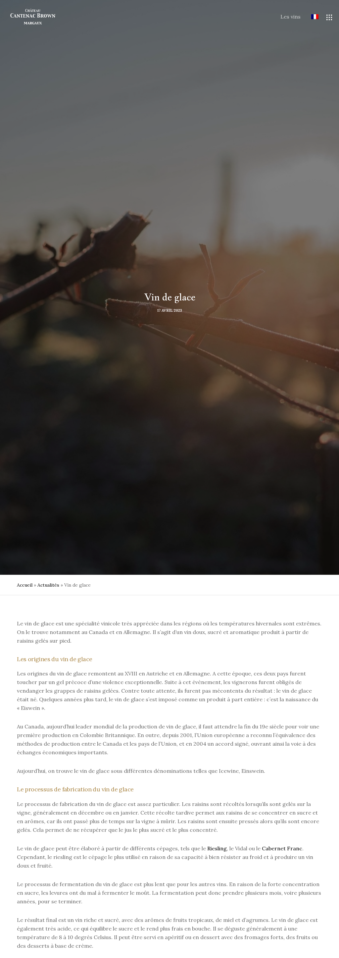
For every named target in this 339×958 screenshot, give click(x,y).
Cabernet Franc (282, 848)
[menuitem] (309, 17)
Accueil (24, 585)
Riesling (217, 848)
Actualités (48, 585)
